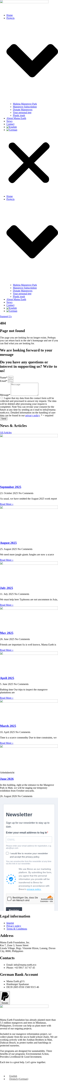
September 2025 (10, 487)
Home (9, 15)
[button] (29, 163)
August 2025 (8, 542)
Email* (4, 381)
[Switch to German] (11, 129)
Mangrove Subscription (25, 106)
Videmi (19, 1070)
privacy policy (32, 415)
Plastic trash (19, 115)
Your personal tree (22, 112)
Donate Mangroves (22, 109)
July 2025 (6, 588)
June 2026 (7, 778)
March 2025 (8, 726)
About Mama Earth (16, 118)
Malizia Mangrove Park (25, 103)
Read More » (6, 504)
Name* (4, 377)
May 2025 (6, 633)
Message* (5, 395)
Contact (10, 124)
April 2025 (7, 678)
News (9, 121)
